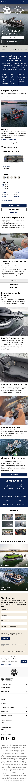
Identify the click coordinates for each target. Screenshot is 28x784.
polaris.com (23, 651)
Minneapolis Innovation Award (19, 65)
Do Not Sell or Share (6, 734)
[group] (14, 120)
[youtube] (13, 739)
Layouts (11, 49)
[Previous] (12, 143)
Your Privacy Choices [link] (6, 727)
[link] (14, 699)
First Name (4, 609)
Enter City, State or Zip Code (9, 659)
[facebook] (2, 739)
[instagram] (7, 739)
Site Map (3, 722)
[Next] (16, 143)
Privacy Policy (3, 647)
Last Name (4, 615)
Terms (2, 729)
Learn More (14, 474)
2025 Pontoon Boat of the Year (18, 63)
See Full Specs (14, 212)
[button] (7, 517)
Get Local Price (12, 38)
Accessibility (4, 731)
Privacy (2, 725)
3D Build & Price (12, 42)
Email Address (5, 620)
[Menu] (26, 2)
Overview (4, 49)
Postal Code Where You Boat (9, 626)
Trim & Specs (19, 49)
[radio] (4, 177)
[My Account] (20, 2)
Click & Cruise (7, 200)
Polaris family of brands (5, 644)
